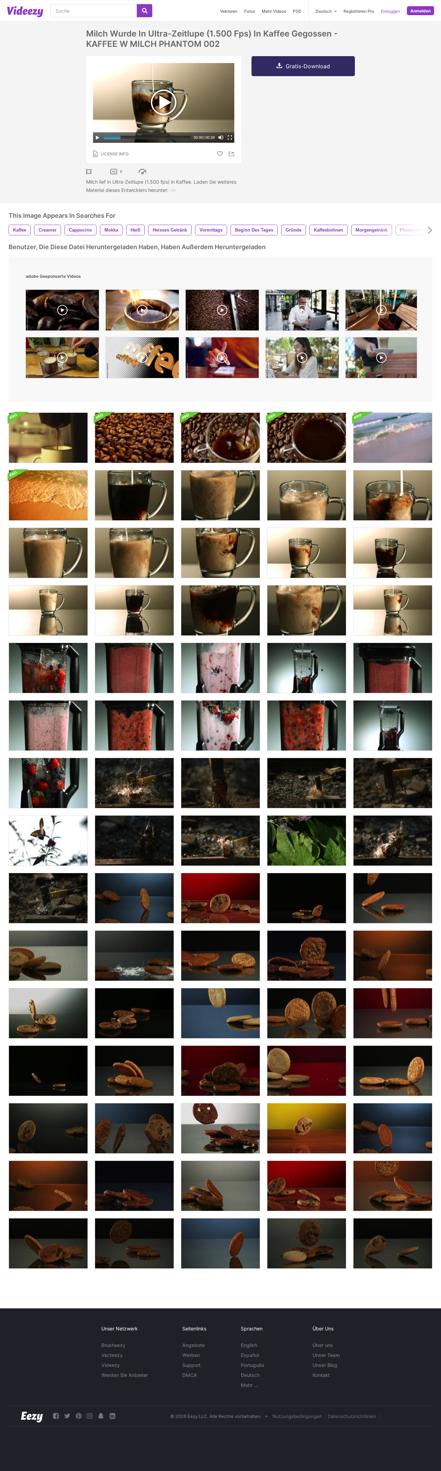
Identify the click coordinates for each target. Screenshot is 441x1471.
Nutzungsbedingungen (297, 1416)
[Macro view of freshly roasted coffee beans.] (62, 312)
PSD (297, 11)
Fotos (249, 11)
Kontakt (321, 1375)
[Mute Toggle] (221, 137)
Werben (191, 1355)
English (249, 1345)
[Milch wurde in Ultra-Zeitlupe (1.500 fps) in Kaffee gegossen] (134, 495)
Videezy (110, 1365)
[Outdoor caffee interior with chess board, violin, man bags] (381, 312)
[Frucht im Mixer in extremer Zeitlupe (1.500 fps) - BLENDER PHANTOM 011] (392, 668)
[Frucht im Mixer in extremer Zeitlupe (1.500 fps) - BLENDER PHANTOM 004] (306, 668)
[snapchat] (101, 1416)
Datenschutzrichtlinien (352, 1416)
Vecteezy (112, 1355)
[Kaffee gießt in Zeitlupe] (48, 437)
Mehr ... (249, 1385)
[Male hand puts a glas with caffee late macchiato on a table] (381, 359)
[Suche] (144, 10)
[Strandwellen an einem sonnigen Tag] (48, 495)
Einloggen (390, 11)
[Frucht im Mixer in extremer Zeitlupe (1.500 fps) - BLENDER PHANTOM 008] (306, 725)
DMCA (189, 1375)
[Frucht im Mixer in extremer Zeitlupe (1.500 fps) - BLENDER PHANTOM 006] (48, 783)
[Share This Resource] (232, 154)
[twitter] (67, 1416)
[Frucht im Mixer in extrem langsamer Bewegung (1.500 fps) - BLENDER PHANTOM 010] (134, 668)
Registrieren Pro (358, 11)
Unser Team (326, 1355)
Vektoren (228, 11)
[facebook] (56, 1416)
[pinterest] (78, 1416)
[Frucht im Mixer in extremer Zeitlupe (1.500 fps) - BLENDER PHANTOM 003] (48, 725)
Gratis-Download (308, 66)
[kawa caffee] (142, 359)
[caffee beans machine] (222, 312)
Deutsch (250, 1375)
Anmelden (420, 10)
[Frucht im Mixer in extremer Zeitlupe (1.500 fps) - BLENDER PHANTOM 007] (48, 668)
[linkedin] (112, 1416)
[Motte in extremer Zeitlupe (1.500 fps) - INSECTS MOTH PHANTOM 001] (306, 840)
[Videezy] (25, 11)
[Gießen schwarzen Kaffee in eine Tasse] (220, 437)
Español (250, 1355)
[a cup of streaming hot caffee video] (142, 312)
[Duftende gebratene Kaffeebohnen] (134, 437)
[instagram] (89, 1416)
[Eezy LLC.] (32, 1416)
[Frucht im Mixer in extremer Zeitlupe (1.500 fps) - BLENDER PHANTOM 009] (134, 725)
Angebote (193, 1345)
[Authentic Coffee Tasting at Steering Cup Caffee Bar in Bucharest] (62, 359)
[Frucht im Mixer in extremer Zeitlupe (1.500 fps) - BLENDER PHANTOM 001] (220, 725)
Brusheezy (113, 1345)
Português (252, 1365)
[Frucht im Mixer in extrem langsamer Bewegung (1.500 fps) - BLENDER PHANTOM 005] (392, 725)
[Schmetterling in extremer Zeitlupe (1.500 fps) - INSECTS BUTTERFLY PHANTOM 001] (48, 840)
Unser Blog (324, 1365)
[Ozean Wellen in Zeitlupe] (392, 437)
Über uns (322, 1345)
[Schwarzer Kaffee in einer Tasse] (306, 437)
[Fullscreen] (230, 137)
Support (191, 1365)
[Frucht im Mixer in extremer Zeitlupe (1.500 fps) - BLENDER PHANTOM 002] (220, 668)
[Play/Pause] (97, 137)
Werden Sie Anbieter (124, 1375)
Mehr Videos (274, 11)
